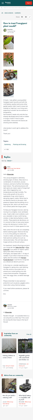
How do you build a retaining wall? (9, 396)
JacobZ (5, 401)
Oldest (9, 161)
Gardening (7, 144)
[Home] (2, 13)
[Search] (1, 7)
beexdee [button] (10, 29)
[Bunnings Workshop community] (8, 3)
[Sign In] (28, 3)
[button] (5, 30)
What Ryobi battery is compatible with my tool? (25, 397)
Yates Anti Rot (19, 247)
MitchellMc (21, 401)
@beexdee (10, 174)
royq (4, 365)
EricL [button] (8, 167)
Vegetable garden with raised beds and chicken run (24, 357)
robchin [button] (9, 305)
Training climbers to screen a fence (9, 356)
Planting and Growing (19, 144)
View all (29, 334)
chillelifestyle (22, 364)
